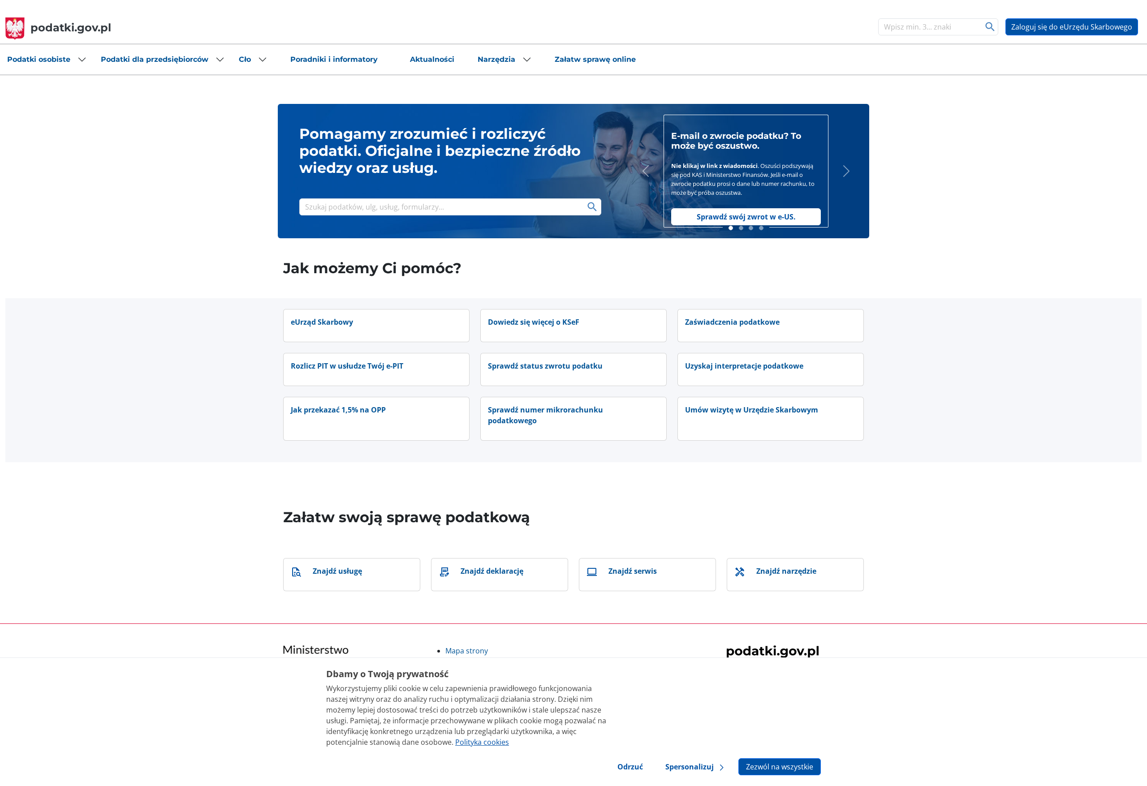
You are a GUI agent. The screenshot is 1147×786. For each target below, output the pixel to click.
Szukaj (990, 27)
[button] (47, 59)
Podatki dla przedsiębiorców (154, 59)
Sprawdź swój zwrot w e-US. (746, 217)
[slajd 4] (761, 228)
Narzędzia (496, 59)
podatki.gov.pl (70, 27)
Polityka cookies (482, 742)
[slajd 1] (731, 228)
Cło (245, 59)
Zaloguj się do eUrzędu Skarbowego (1071, 27)
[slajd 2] (741, 228)
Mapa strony (466, 651)
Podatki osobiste (38, 59)
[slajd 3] (751, 228)
